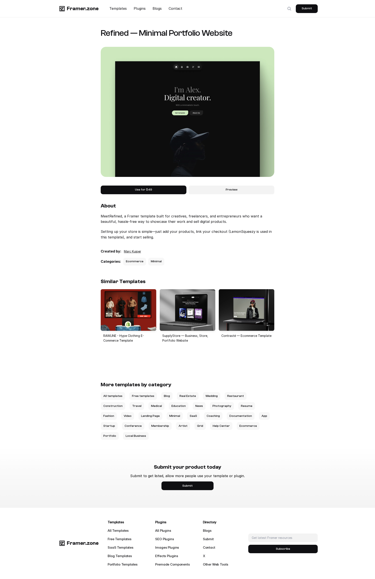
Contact (175, 8)
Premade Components (172, 564)
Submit (208, 539)
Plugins (140, 8)
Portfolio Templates (123, 564)
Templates (118, 8)
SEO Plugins (164, 539)
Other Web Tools (215, 564)
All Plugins (163, 530)
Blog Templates (120, 556)
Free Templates (120, 539)
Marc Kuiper (132, 251)
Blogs (157, 8)
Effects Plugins (166, 556)
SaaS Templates (120, 547)
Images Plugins (167, 547)
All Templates (118, 530)
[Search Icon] (289, 8)
